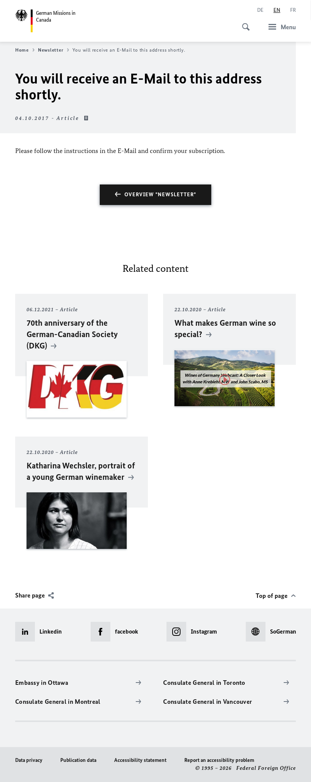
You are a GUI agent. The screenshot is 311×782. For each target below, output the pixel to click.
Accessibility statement (140, 760)
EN (276, 10)
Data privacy (28, 760)
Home (22, 50)
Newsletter (50, 50)
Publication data (78, 760)
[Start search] (243, 23)
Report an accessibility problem (219, 760)
